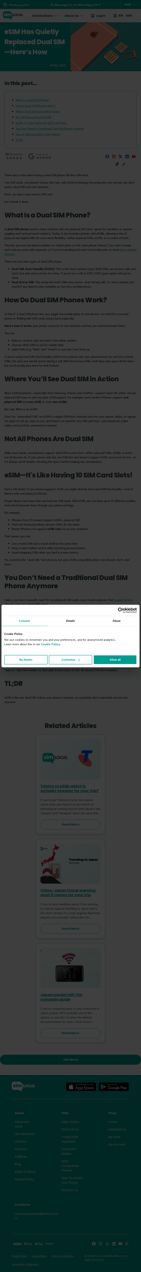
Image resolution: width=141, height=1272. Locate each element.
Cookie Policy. (51, 644)
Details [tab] (70, 620)
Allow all (115, 659)
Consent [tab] (24, 620)
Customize (68, 659)
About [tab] (117, 620)
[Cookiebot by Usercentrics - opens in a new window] (121, 610)
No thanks (25, 659)
